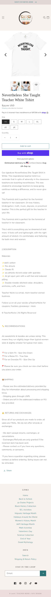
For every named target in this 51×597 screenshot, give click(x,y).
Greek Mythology (25, 542)
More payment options (25, 159)
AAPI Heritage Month (25, 524)
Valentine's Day (25, 531)
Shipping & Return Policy (25, 559)
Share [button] (9, 471)
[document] (25, 55)
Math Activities (25, 528)
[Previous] (6, 54)
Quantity (5, 133)
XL (37, 122)
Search (25, 555)
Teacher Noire (23, 593)
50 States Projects (25, 503)
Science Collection (25, 535)
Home (25, 495)
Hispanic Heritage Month (25, 513)
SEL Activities (25, 510)
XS (5, 122)
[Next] (45, 54)
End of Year (25, 539)
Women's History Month (25, 521)
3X (14, 127)
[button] (3, 17)
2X (5, 127)
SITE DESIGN (37, 593)
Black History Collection (25, 506)
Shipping (5, 108)
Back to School (25, 499)
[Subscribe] (43, 573)
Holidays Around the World (25, 517)
